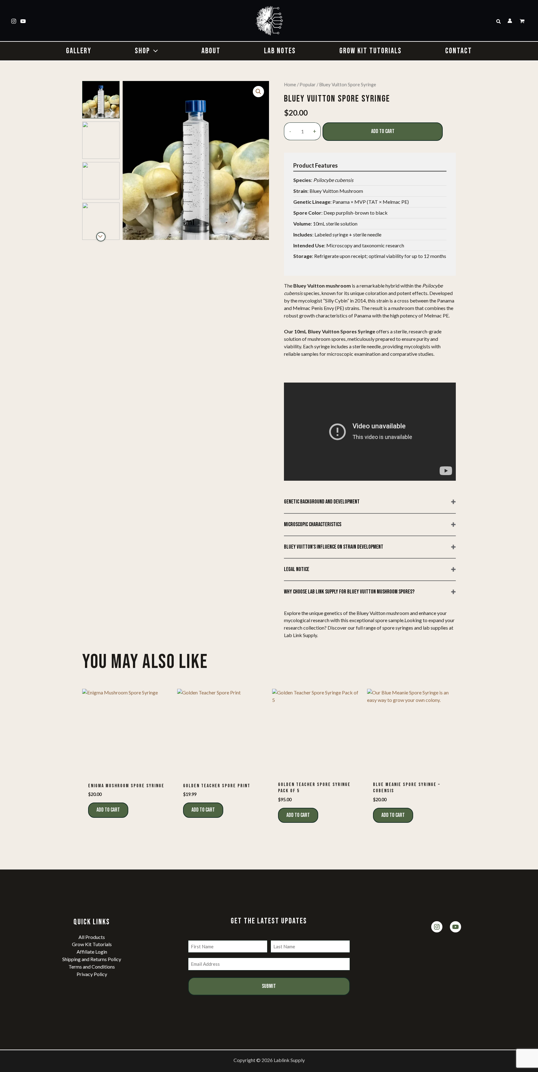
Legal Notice (296, 569)
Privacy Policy (92, 974)
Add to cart (382, 131)
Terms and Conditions (91, 967)
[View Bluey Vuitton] (101, 99)
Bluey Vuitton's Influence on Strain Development (333, 547)
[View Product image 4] (101, 221)
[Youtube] (23, 21)
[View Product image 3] (101, 180)
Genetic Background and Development (322, 501)
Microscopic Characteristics (312, 524)
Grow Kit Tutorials (92, 944)
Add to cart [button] (108, 810)
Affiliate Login (92, 952)
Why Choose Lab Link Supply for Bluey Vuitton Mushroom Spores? (349, 591)
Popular (308, 84)
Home (290, 84)
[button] (498, 21)
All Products (91, 937)
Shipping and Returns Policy (91, 959)
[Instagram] (14, 21)
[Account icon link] (509, 20)
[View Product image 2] (101, 140)
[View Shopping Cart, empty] (522, 21)
